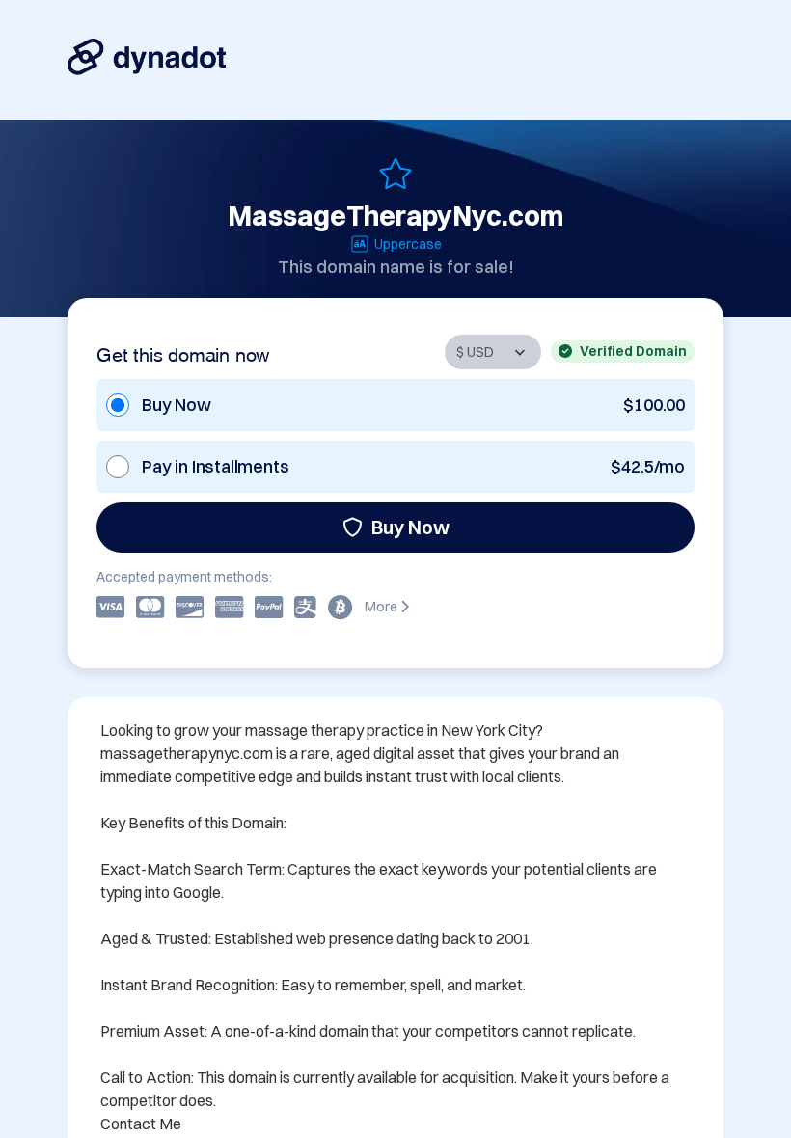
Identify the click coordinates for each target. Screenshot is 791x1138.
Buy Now (410, 527)
